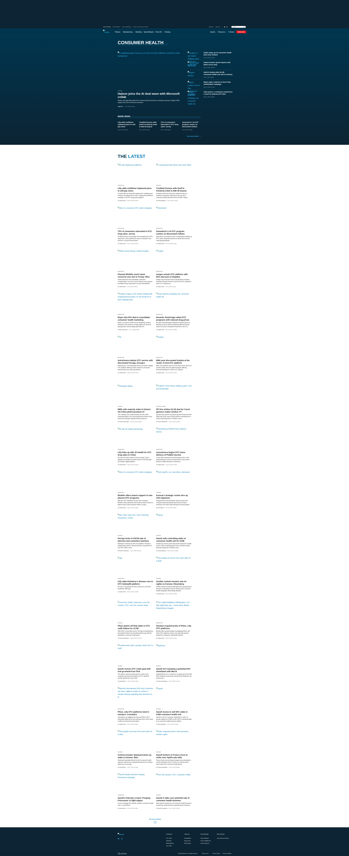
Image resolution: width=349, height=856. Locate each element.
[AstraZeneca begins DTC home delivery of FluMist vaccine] (174, 430)
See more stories (193, 136)
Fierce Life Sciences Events (140, 27)
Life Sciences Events (223, 838)
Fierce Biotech (116, 27)
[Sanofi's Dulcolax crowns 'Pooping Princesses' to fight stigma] (135, 776)
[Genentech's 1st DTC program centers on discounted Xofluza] (161, 207)
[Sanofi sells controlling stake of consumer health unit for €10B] (159, 515)
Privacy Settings (227, 853)
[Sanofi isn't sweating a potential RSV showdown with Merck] (160, 645)
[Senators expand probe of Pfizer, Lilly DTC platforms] (174, 605)
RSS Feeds (187, 843)
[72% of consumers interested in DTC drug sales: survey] (135, 207)
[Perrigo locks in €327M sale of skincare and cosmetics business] (135, 516)
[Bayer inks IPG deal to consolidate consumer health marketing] (135, 296)
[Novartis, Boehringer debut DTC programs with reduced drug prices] (174, 295)
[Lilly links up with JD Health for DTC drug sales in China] (130, 428)
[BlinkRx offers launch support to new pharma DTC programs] (135, 472)
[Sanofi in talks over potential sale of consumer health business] (173, 774)
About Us (217, 27)
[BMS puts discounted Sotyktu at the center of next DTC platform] (160, 337)
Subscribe (241, 32)
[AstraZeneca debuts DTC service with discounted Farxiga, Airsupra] (119, 337)
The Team (169, 838)
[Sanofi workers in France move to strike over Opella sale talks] (174, 733)
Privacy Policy (216, 853)
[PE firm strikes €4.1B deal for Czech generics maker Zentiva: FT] (174, 387)
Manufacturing (127, 32)
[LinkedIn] (224, 27)
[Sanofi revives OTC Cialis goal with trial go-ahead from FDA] (135, 647)
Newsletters (187, 838)
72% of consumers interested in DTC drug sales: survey (169, 124)
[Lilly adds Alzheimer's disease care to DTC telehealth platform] (120, 558)
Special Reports (149, 32)
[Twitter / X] (227, 27)
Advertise (211, 27)
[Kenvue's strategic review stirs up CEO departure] (173, 472)
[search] (244, 27)
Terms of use (205, 853)
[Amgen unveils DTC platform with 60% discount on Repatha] (159, 250)
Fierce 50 (158, 32)
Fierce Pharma (107, 27)
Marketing (139, 32)
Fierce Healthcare (126, 27)
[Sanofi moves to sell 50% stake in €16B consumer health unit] (159, 688)
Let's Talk (169, 846)
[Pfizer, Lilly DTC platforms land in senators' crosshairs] (135, 693)
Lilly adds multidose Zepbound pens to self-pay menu (127, 124)
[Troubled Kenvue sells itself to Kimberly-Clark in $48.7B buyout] (173, 164)
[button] (155, 821)
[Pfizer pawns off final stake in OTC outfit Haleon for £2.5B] (135, 604)
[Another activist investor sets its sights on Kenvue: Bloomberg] (174, 559)
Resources (221, 32)
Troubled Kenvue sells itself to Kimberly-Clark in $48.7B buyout (148, 124)
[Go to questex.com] (122, 853)
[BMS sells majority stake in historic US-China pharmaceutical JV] (125, 385)
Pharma (117, 32)
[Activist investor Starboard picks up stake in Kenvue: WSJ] (135, 733)
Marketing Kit (170, 843)
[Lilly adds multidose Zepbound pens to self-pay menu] (130, 164)
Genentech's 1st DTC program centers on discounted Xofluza (190, 124)
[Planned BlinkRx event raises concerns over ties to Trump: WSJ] (133, 250)
